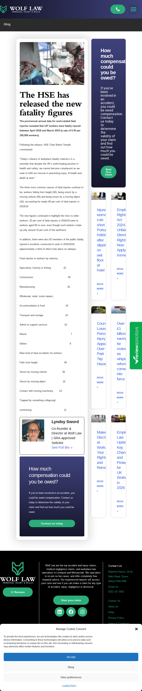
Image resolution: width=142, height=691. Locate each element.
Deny (71, 667)
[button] (136, 629)
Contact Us (114, 600)
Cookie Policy (69, 685)
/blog (7, 24)
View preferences (71, 677)
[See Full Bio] (72, 447)
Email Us (113, 586)
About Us (113, 606)
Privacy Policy (116, 617)
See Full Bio (61, 447)
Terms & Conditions (118, 623)
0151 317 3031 (116, 591)
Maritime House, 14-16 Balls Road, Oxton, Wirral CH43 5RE (120, 576)
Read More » (100, 289)
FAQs (111, 612)
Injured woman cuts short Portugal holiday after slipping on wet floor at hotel (103, 240)
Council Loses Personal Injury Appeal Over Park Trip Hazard (104, 343)
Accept (71, 657)
